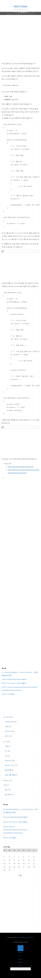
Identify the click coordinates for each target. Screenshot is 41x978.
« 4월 (20, 875)
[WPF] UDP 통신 (8, 694)
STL (6, 751)
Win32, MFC (9, 765)
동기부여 (8, 794)
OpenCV (8, 760)
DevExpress (9, 722)
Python (6, 780)
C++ (15, 12)
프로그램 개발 (10, 775)
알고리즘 (8, 770)
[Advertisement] (20, 40)
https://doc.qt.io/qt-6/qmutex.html (20, 467)
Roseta (20, 937)
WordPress (29, 937)
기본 (6, 726)
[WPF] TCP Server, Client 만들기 (14, 683)
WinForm (8, 731)
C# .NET (6, 717)
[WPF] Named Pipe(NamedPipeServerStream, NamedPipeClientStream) (15, 830)
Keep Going (20, 6)
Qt (18, 12)
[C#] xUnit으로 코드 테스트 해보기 (14, 679)
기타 (4, 785)
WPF (7, 736)
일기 (6, 790)
